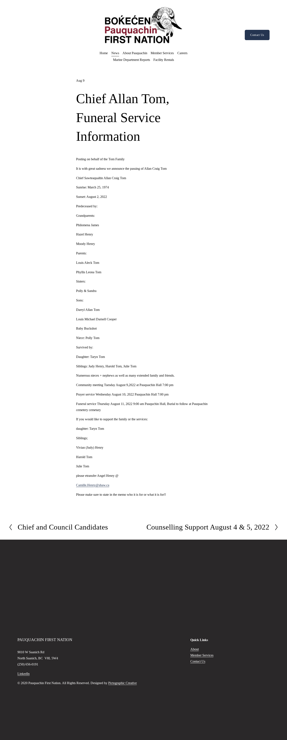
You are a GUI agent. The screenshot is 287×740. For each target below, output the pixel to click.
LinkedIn (23, 674)
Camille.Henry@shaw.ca (92, 485)
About (194, 649)
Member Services (201, 655)
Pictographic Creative (122, 683)
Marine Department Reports (131, 60)
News (115, 53)
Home (104, 53)
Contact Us (257, 35)
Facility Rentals (163, 60)
